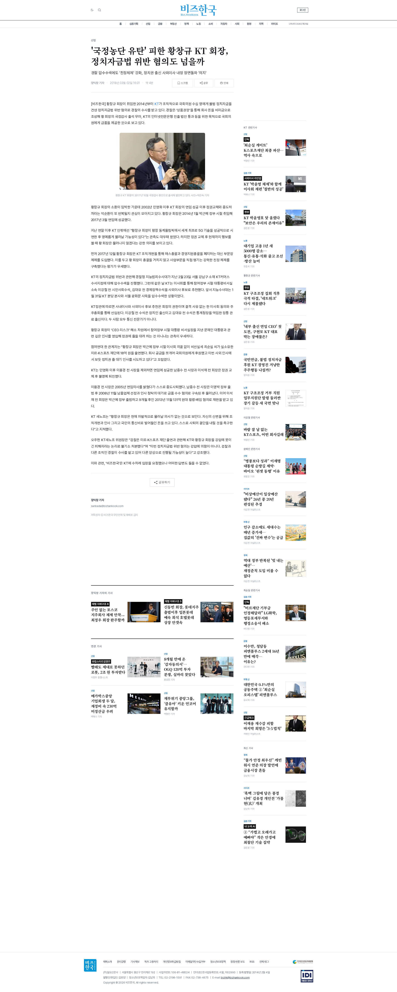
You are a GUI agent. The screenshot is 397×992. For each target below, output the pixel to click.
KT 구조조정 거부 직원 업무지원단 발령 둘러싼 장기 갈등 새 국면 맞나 (262, 398)
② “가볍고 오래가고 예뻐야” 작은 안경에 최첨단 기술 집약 (260, 835)
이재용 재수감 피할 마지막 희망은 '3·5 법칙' (262, 723)
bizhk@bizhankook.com (235, 977)
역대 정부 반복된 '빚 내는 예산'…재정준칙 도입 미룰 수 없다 (263, 568)
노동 (198, 23)
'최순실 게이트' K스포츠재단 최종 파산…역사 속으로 (264, 148)
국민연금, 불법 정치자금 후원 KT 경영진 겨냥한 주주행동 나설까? (263, 364)
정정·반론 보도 (237, 961)
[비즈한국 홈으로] (198, 10)
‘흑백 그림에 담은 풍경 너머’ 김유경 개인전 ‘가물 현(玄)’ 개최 (264, 798)
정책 (186, 23)
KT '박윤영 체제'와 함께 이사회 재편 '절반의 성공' (263, 184)
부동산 (173, 23)
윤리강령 (121, 961)
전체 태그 (264, 961)
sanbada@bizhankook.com (107, 506)
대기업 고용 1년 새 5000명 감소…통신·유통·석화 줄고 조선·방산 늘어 (263, 253)
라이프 (274, 23)
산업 (148, 23)
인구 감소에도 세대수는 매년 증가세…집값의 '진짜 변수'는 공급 (263, 532)
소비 (210, 23)
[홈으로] (90, 965)
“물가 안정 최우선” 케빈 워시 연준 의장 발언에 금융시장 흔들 (263, 765)
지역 (261, 23)
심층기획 (133, 23)
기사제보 (135, 961)
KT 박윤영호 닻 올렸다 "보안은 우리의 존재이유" (264, 217)
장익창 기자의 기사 (102, 593)
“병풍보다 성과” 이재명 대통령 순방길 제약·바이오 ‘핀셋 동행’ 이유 (262, 466)
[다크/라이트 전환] (92, 10)
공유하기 (164, 482)
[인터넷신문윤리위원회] (302, 962)
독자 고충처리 (151, 961)
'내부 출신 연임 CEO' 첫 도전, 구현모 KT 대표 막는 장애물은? (263, 331)
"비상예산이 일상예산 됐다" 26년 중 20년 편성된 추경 (261, 499)
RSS (252, 961)
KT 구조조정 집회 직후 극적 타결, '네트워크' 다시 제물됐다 (262, 296)
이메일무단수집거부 (195, 961)
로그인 (303, 10)
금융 (160, 23)
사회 (237, 23)
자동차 (223, 23)
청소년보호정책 (218, 961)
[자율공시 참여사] (307, 976)
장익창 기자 (97, 83)
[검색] (99, 10)
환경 (249, 23)
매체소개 (107, 961)
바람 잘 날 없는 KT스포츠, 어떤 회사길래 (264, 432)
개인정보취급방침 (171, 961)
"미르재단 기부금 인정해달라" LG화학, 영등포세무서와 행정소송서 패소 (260, 613)
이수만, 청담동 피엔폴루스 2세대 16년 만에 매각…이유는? (261, 654)
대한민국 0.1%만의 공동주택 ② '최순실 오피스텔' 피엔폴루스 (260, 689)
